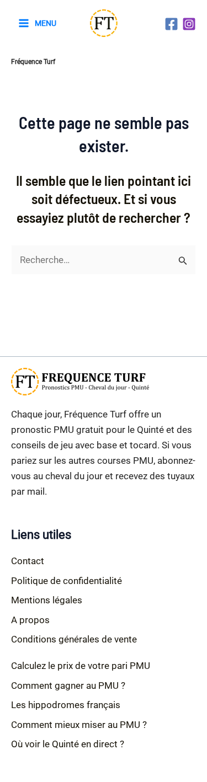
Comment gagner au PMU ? (68, 685)
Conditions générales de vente (74, 639)
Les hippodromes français (65, 704)
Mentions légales (46, 600)
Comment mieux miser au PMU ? (79, 724)
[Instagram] (189, 24)
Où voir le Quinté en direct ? (67, 743)
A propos (30, 619)
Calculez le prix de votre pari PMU (80, 665)
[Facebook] (171, 24)
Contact (27, 560)
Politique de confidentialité (66, 580)
